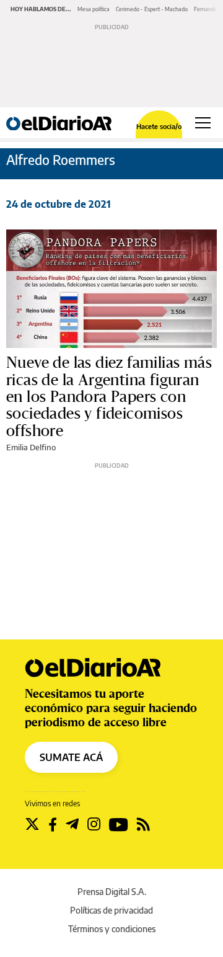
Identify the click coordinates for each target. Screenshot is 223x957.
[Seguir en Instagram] (93, 824)
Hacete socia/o (158, 126)
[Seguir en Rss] (143, 824)
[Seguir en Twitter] (32, 824)
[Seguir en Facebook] (52, 824)
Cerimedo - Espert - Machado (152, 9)
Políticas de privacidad (111, 910)
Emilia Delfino (31, 447)
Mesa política (93, 9)
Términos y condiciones (111, 929)
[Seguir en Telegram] (72, 824)
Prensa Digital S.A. (111, 891)
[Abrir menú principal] (203, 122)
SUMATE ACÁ (71, 757)
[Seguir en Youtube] (118, 824)
